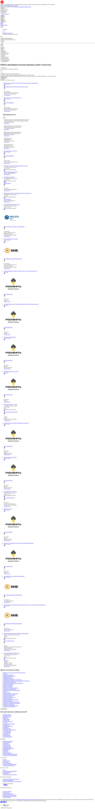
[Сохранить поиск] (2, 45)
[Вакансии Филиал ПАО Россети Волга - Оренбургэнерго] (49, 218)
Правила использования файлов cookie (22, 6)
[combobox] (6, 38)
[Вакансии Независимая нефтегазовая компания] (49, 250)
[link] (3, 19)
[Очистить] (2, 41)
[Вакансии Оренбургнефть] (49, 284)
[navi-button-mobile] (2, 27)
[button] (2, 22)
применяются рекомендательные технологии (26, 799)
